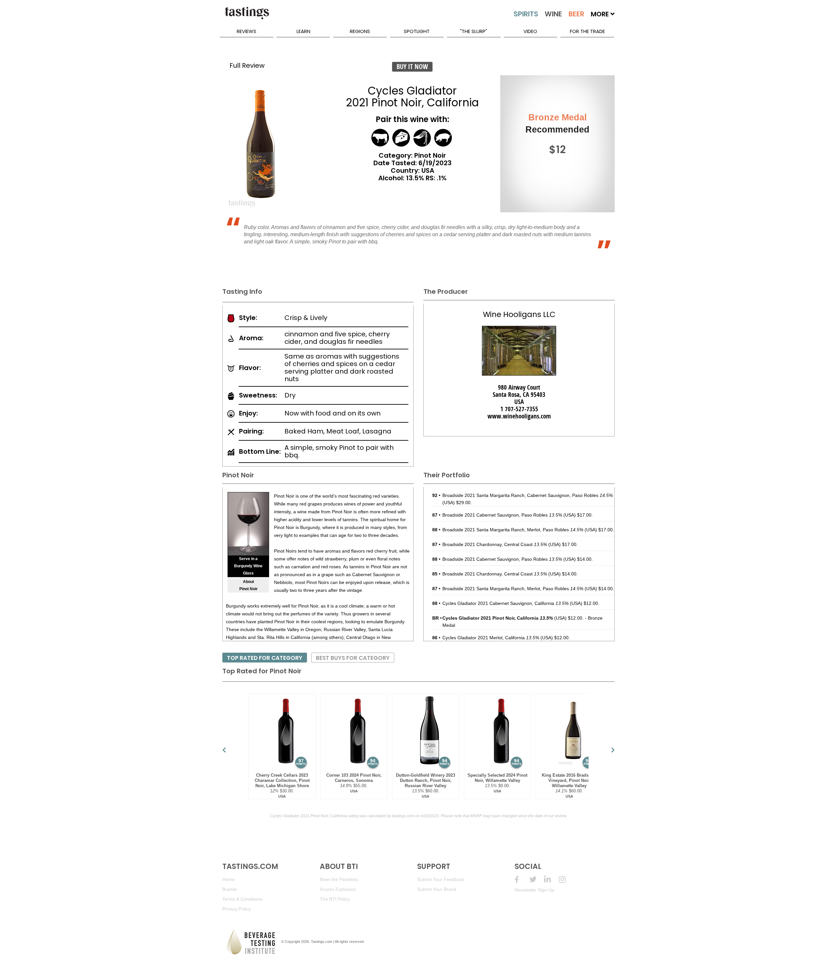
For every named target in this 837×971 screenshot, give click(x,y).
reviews (246, 31)
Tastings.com (321, 942)
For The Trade (587, 31)
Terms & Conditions (242, 899)
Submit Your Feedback (440, 879)
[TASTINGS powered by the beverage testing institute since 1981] (246, 16)
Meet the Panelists (339, 879)
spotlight (417, 31)
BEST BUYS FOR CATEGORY (353, 658)
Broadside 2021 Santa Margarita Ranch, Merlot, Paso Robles (512, 529)
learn (303, 31)
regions (360, 31)
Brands (229, 889)
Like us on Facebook (522, 879)
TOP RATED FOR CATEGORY (264, 658)
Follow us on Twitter (536, 879)
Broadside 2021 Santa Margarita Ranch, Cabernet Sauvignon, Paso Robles (527, 495)
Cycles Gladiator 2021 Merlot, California (490, 637)
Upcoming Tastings (566, 879)
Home (228, 879)
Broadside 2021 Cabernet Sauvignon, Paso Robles (502, 515)
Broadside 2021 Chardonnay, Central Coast (494, 544)
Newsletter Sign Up (534, 889)
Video (530, 31)
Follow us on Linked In (551, 879)
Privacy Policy (236, 908)
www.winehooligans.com (519, 416)
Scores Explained (338, 889)
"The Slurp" (473, 31)
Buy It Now (412, 66)
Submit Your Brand (436, 889)
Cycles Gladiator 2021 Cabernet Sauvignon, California (505, 603)
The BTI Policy (335, 899)
